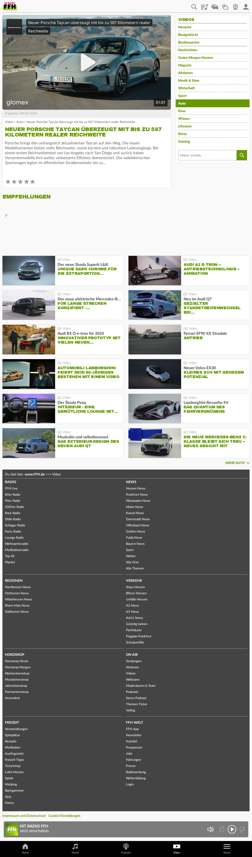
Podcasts (132, 692)
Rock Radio (12, 513)
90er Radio (12, 501)
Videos (131, 673)
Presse (131, 766)
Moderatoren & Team (141, 686)
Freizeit (12, 722)
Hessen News (135, 488)
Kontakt (131, 741)
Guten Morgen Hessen (195, 58)
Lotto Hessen (14, 772)
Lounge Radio (14, 537)
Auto (19, 122)
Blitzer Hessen (136, 593)
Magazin (184, 65)
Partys (9, 803)
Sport (182, 96)
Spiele (9, 778)
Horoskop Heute (16, 661)
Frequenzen (134, 747)
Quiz (8, 796)
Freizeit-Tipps (14, 760)
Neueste (184, 27)
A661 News (134, 618)
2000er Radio (14, 507)
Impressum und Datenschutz (24, 816)
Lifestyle (185, 126)
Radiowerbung (136, 772)
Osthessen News (17, 593)
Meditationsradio (17, 550)
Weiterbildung (136, 778)
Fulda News (134, 537)
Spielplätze (12, 735)
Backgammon (14, 790)
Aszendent (12, 698)
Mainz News (134, 507)
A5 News (132, 611)
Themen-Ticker (136, 704)
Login (130, 784)
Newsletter (134, 735)
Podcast (126, 852)
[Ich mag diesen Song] (222, 829)
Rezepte (10, 741)
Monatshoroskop (17, 679)
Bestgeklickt (188, 35)
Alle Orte (132, 562)
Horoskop (14, 655)
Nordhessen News (18, 587)
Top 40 (10, 556)
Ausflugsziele (14, 753)
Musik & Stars (188, 80)
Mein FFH (246, 5)
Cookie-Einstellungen (64, 816)
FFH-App (132, 729)
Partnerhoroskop (17, 692)
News (131, 482)
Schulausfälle (135, 642)
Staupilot (215, 5)
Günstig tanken (136, 624)
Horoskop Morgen (18, 667)
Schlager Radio (15, 525)
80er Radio (12, 494)
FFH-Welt (134, 722)
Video (9, 122)
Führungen (133, 760)
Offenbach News (137, 525)
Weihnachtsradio (16, 544)
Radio (10, 482)
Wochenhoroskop (17, 673)
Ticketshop (12, 766)
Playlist (204, 5)
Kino (182, 111)
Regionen (14, 580)
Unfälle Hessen (136, 599)
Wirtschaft (186, 88)
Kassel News (135, 513)
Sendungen (134, 661)
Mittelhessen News (18, 599)
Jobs (129, 753)
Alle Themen (135, 568)
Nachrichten (187, 50)
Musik (75, 852)
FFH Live (11, 488)
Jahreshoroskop (16, 686)
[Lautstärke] (210, 829)
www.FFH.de (35, 474)
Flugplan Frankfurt (138, 636)
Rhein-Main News (17, 605)
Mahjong (11, 784)
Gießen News (135, 531)
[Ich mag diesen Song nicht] (241, 829)
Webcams (133, 679)
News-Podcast (136, 698)
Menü (226, 852)
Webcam (235, 5)
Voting (130, 710)
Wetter (225, 5)
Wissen (184, 119)
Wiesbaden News (138, 501)
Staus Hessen (135, 587)
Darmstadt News (138, 519)
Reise (182, 134)
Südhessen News (17, 611)
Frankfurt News (137, 494)
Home (25, 852)
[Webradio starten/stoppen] (232, 829)
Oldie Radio (13, 519)
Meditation (12, 747)
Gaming (184, 141)
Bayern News (135, 544)
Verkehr (134, 580)
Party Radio (13, 531)
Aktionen (185, 73)
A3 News (132, 605)
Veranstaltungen (16, 729)
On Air (132, 655)
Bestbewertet (188, 42)
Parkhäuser (134, 630)
